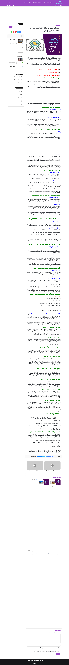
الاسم (60, 644)
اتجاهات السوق (40, 2)
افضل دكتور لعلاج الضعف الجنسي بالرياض (13, 52)
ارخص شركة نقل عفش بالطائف (14, 48)
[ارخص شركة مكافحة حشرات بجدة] (20, 63)
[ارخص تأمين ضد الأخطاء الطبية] (20, 45)
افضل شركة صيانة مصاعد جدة (13, 39)
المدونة (21, 94)
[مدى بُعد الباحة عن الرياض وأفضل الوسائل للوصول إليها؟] (43, 482)
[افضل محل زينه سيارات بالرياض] (43, 588)
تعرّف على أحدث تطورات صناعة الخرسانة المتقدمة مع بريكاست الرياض (48, 69)
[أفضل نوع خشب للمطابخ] (20, 68)
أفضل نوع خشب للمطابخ (13, 66)
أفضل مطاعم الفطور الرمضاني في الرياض (56, 487)
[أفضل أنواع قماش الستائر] (20, 59)
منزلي (44, 2)
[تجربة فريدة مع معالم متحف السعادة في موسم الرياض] (55, 556)
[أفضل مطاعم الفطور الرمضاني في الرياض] (55, 482)
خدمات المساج (26, 2)
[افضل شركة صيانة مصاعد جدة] (20, 41)
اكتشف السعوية (35, 2)
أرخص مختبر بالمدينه (20, 56)
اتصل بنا (30, 661)
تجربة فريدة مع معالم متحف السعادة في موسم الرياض (57, 560)
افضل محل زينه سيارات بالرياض (44, 625)
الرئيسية (59, 23)
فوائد (21, 101)
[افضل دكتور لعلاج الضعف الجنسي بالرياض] (20, 53)
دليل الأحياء (30, 2)
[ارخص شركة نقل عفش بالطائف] (20, 49)
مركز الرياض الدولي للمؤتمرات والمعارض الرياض (51, 73)
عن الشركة (35, 661)
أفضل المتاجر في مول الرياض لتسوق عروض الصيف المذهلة (32, 551)
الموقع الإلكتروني (41, 647)
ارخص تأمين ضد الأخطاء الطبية (13, 43)
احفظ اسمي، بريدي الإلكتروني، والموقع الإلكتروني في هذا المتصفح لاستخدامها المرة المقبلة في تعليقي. (47, 651)
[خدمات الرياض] (59, 2)
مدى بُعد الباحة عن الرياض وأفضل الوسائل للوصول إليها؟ (44, 487)
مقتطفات (48, 2)
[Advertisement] (34, 13)
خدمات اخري (20, 95)
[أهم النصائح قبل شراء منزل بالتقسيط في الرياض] (32, 556)
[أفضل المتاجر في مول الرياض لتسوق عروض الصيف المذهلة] (32, 514)
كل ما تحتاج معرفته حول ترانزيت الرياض (53, 72)
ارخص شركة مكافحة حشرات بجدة (13, 63)
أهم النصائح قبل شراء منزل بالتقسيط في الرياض (32, 560)
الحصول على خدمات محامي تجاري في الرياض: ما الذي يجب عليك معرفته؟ (48, 75)
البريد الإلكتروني (58, 647)
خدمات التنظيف (20, 97)
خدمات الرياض (28, 660)
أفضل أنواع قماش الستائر (13, 58)
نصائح (51, 2)
